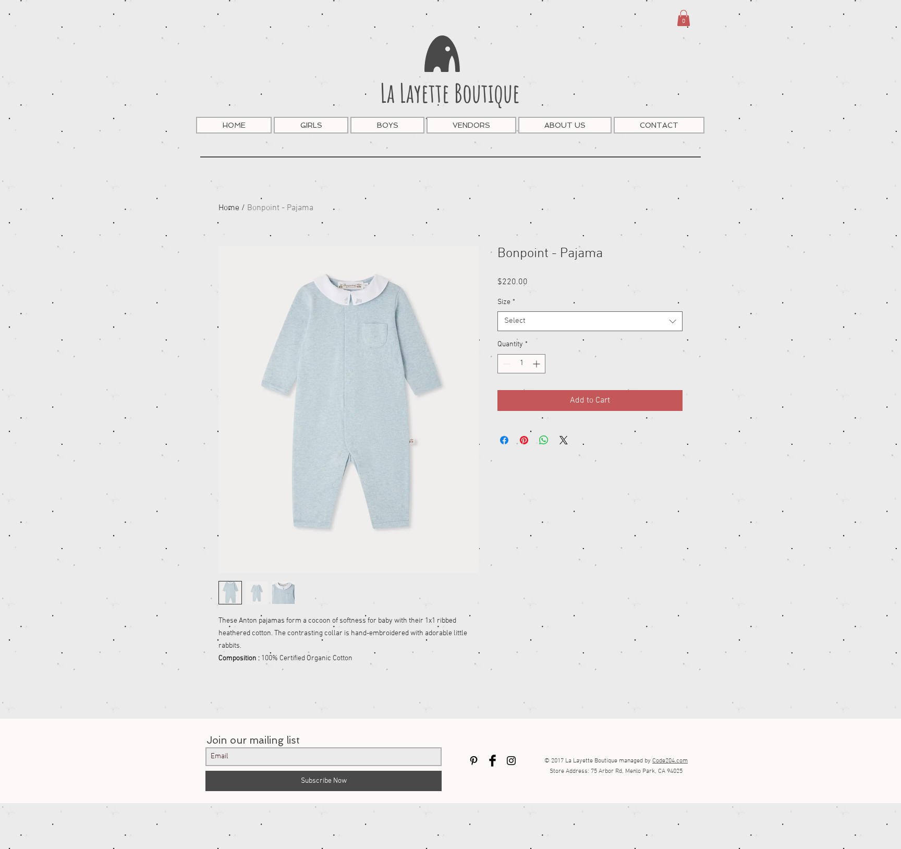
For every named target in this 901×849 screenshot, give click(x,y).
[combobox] (590, 321)
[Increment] (537, 364)
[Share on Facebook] (504, 440)
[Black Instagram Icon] (511, 761)
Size (506, 302)
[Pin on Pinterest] (524, 440)
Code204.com (670, 761)
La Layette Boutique (450, 92)
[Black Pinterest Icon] (474, 761)
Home (228, 208)
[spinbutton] (521, 364)
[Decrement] (505, 364)
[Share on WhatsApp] (544, 440)
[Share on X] (563, 440)
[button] (683, 18)
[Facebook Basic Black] (492, 761)
